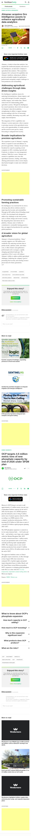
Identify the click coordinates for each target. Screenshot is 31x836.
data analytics (6, 274)
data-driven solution (18, 274)
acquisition (5, 271)
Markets (8, 450)
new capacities (6, 659)
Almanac (21, 271)
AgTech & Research (12, 10)
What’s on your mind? (8, 324)
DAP (3, 656)
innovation (16, 277)
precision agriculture (8, 280)
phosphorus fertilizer (8, 662)
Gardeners (22, 6)
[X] (21, 48)
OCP (13, 659)
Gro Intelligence (7, 277)
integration (24, 277)
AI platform (13, 271)
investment (9, 656)
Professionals (8, 6)
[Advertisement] (15, 183)
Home (3, 10)
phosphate (19, 659)
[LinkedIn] (24, 48)
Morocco (17, 656)
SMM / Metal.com (11, 577)
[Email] (28, 48)
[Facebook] (17, 48)
